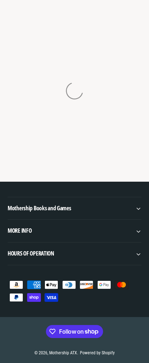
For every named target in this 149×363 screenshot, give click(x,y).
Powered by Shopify (97, 352)
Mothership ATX (63, 352)
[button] (74, 208)
